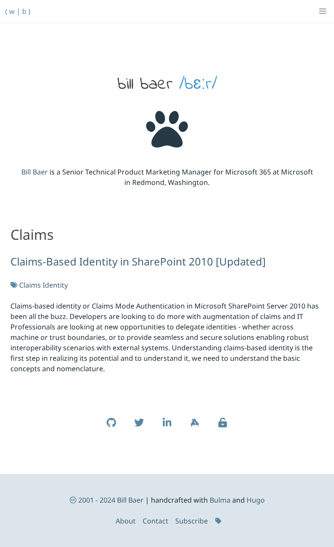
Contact (155, 521)
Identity (55, 285)
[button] (322, 11)
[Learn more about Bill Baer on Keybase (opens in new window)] (195, 427)
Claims (30, 285)
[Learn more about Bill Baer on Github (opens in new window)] (111, 427)
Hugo (256, 500)
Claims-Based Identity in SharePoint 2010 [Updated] (138, 261)
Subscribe (191, 521)
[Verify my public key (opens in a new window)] (223, 427)
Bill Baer (34, 172)
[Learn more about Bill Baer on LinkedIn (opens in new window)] (167, 427)
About (126, 521)
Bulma (220, 500)
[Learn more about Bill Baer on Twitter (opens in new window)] (139, 427)
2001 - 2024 (96, 500)
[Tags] (219, 521)
